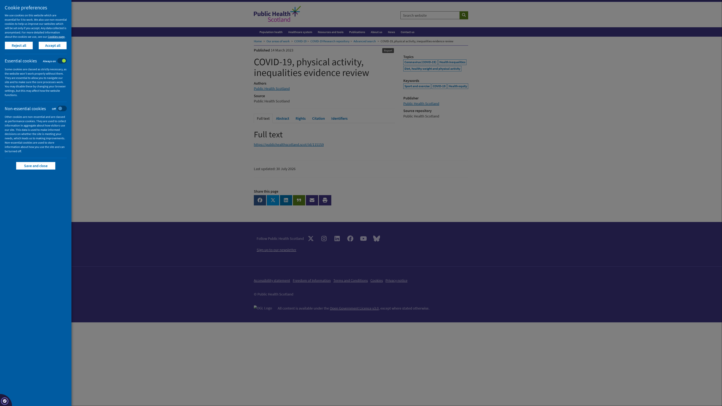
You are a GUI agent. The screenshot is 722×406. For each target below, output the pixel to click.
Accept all (52, 45)
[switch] (38, 61)
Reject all (19, 45)
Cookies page (56, 37)
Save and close (36, 165)
